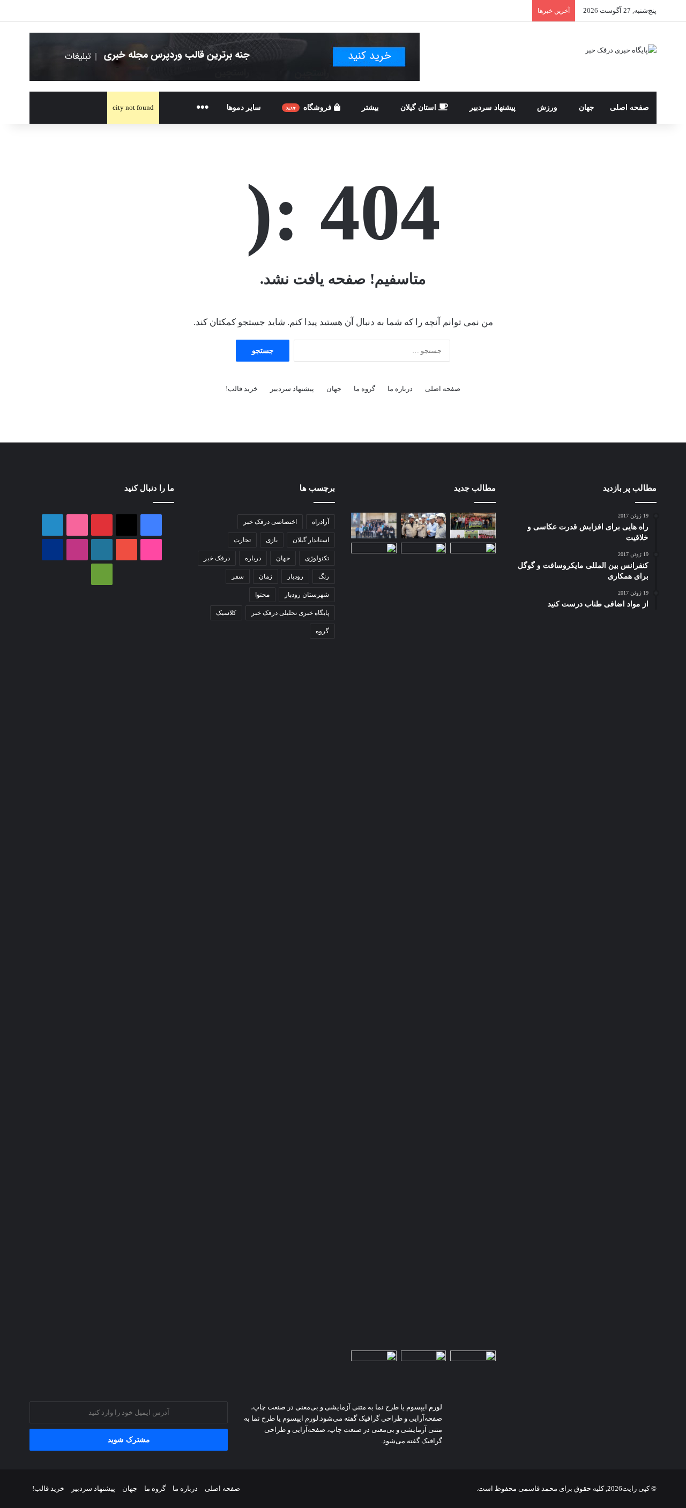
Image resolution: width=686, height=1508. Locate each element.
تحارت (242, 540)
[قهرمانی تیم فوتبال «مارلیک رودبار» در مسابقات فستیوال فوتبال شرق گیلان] (473, 525)
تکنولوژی (317, 558)
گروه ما (364, 389)
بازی (272, 540)
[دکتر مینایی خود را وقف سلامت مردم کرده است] (473, 1363)
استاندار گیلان (311, 540)
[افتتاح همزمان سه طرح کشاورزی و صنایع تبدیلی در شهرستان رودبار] (473, 944)
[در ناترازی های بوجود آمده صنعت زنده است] (374, 1363)
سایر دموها (244, 107)
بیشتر (370, 107)
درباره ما (400, 389)
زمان (265, 576)
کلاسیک (226, 613)
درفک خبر (217, 558)
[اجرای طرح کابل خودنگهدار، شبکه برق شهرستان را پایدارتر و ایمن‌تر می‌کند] (374, 555)
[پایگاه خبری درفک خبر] (621, 49)
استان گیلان (419, 107)
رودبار (295, 576)
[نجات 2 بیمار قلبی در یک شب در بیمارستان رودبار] (423, 1363)
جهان (586, 107)
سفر (238, 576)
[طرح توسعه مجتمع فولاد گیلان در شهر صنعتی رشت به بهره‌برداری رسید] (423, 525)
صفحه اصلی (629, 107)
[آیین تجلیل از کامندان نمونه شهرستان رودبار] (374, 525)
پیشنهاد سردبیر (492, 107)
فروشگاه (310, 107)
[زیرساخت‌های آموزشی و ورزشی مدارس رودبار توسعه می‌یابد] (423, 555)
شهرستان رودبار (307, 594)
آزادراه (320, 522)
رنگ (323, 576)
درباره (253, 558)
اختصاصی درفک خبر (270, 522)
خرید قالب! (242, 389)
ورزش (547, 107)
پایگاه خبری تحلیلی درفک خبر (290, 613)
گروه (322, 631)
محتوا (262, 594)
